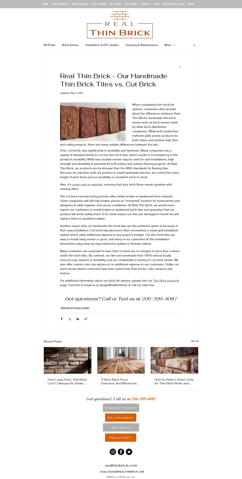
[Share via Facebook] (61, 318)
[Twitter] (129, 452)
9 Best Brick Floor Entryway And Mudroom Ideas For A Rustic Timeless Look (118, 381)
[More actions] (180, 67)
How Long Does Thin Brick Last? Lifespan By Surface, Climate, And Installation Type (67, 381)
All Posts (49, 45)
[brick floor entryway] (121, 360)
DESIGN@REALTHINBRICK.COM (125, 471)
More (167, 45)
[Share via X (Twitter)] (69, 318)
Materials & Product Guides (75, 307)
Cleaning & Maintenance (141, 45)
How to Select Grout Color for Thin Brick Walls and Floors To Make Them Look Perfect (174, 381)
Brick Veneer (70, 45)
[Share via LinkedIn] (77, 318)
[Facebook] (121, 452)
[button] (194, 45)
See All (194, 340)
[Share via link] (85, 318)
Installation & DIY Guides (102, 45)
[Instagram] (113, 452)
